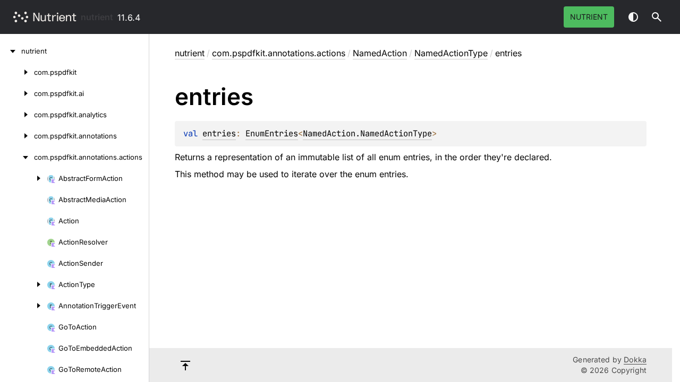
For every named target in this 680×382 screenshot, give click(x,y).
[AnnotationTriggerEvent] (23, 305)
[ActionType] (23, 284)
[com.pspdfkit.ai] (17, 93)
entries (219, 133)
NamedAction (380, 53)
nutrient (97, 17)
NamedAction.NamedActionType (367, 133)
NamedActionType (451, 53)
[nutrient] (10, 51)
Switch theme (633, 17)
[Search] (656, 17)
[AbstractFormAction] (23, 178)
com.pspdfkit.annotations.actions (278, 53)
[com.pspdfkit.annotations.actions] (17, 157)
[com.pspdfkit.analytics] (17, 114)
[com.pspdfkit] (17, 72)
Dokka (635, 359)
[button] (656, 17)
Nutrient (589, 16)
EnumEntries (271, 133)
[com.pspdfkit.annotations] (17, 135)
